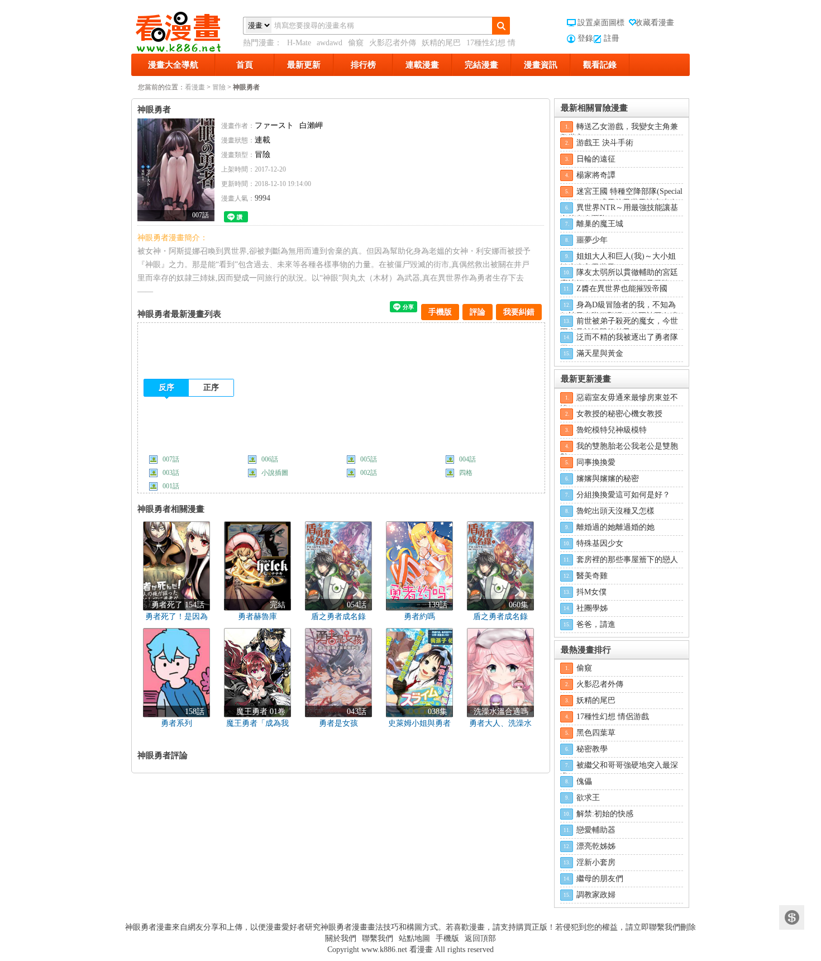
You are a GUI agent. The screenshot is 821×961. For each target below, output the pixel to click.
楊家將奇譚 (595, 175)
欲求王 (588, 797)
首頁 (244, 64)
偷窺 (356, 43)
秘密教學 (592, 749)
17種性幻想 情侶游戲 (612, 716)
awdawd (329, 43)
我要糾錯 (518, 312)
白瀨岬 (311, 125)
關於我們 (340, 938)
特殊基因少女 (599, 543)
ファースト (274, 125)
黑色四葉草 (595, 733)
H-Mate (299, 43)
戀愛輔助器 (595, 830)
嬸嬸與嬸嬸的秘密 (607, 478)
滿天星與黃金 (599, 353)
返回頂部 (480, 938)
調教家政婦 (595, 895)
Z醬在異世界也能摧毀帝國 (621, 288)
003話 (171, 473)
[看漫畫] (187, 30)
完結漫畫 (481, 64)
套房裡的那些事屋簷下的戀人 (627, 559)
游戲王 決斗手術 (604, 143)
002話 (368, 473)
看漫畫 (195, 87)
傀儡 (584, 781)
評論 (477, 312)
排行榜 (363, 64)
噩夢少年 (592, 240)
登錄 (585, 38)
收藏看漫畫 (654, 22)
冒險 (219, 87)
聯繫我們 (377, 938)
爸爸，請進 (595, 624)
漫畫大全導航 (173, 64)
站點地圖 (414, 938)
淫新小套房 (595, 862)
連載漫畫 (422, 64)
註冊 (611, 38)
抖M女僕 (591, 592)
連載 (262, 140)
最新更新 (304, 64)
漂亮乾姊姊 (595, 846)
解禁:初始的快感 (604, 814)
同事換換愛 (595, 462)
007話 (171, 459)
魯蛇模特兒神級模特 (611, 430)
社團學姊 (592, 608)
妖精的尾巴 (441, 43)
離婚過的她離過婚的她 (615, 527)
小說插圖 (274, 473)
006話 (269, 459)
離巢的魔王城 (599, 224)
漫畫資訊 (540, 64)
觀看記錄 (600, 64)
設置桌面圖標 (600, 22)
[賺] (791, 917)
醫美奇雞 (592, 576)
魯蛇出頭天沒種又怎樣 (615, 511)
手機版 (440, 312)
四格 (465, 473)
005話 (368, 459)
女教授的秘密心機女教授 (619, 414)
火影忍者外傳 (392, 43)
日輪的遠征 (595, 159)
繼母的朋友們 (599, 878)
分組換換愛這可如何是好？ (623, 495)
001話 (171, 486)
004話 (467, 459)
